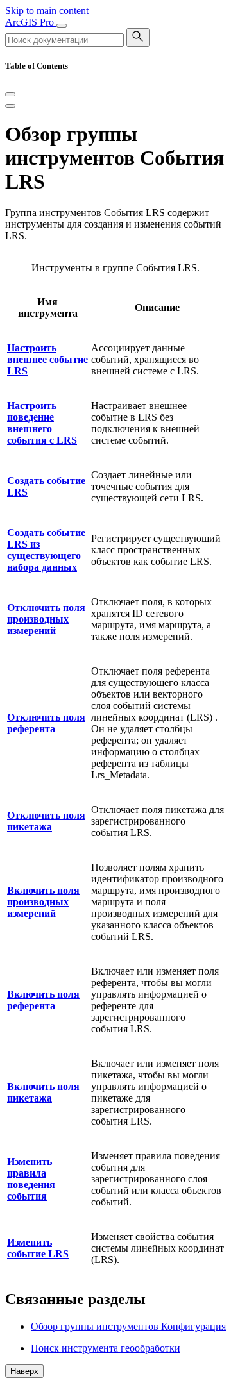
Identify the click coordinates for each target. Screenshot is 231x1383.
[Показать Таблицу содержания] (10, 106)
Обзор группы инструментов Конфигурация (128, 1326)
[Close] (10, 94)
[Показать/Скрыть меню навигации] (61, 26)
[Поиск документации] (138, 37)
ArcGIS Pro (30, 22)
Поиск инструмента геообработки (105, 1348)
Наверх (24, 1371)
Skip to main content (47, 10)
